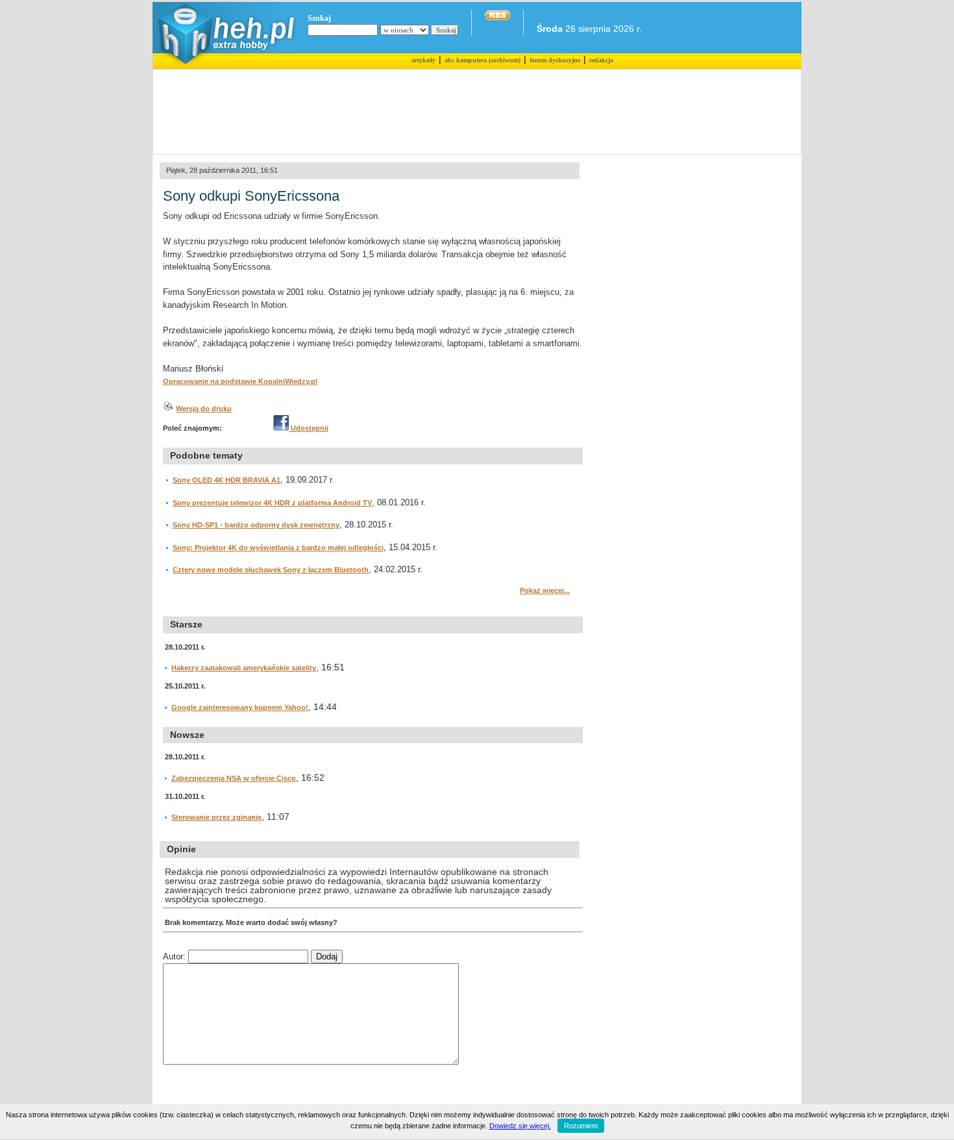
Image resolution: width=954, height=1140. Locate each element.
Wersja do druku (204, 408)
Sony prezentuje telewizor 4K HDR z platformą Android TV (272, 503)
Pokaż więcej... (545, 590)
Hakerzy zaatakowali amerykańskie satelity (243, 668)
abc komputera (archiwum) (482, 60)
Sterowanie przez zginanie (216, 817)
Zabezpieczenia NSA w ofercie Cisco (233, 778)
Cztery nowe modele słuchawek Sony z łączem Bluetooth (271, 570)
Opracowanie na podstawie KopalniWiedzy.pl (240, 381)
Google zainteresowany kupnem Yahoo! (239, 707)
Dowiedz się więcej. (520, 1126)
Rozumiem (581, 1126)
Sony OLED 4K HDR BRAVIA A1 (226, 480)
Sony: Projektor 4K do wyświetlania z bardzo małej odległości (278, 547)
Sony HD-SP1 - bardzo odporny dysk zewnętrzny (256, 525)
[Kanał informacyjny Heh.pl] (497, 17)
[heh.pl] (224, 66)
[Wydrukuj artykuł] (168, 408)
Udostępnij (308, 428)
